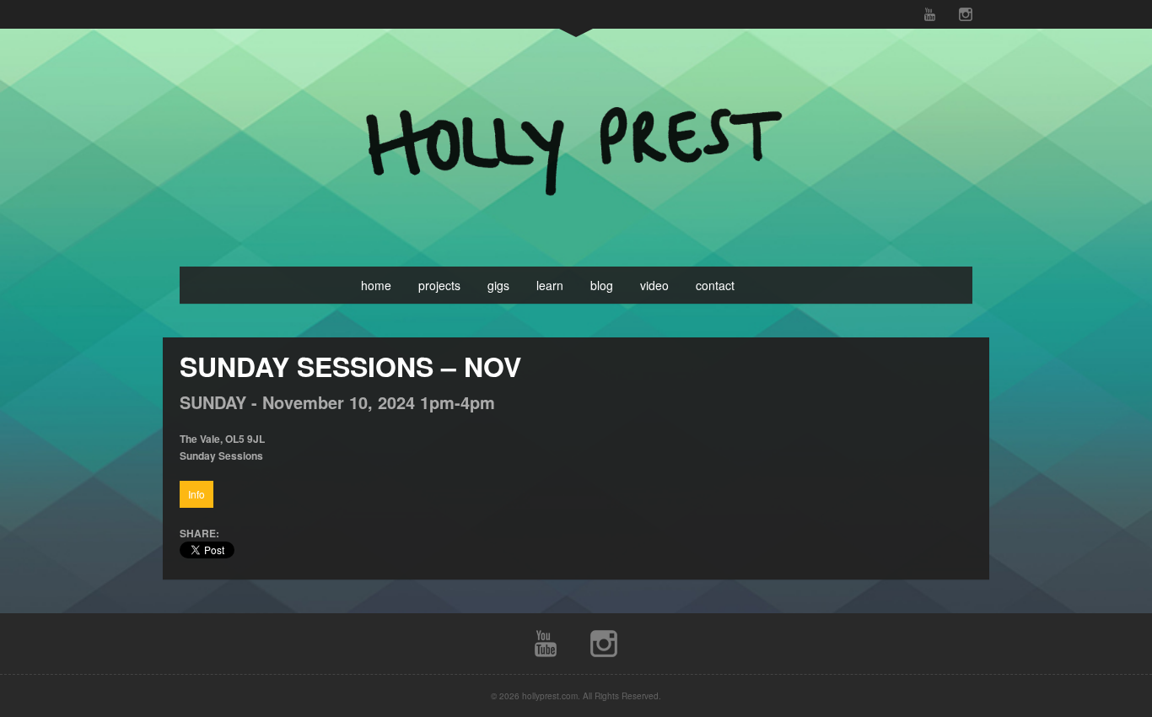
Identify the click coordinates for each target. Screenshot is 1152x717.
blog (601, 285)
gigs (498, 285)
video (654, 285)
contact (715, 285)
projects (439, 285)
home (376, 285)
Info (196, 494)
